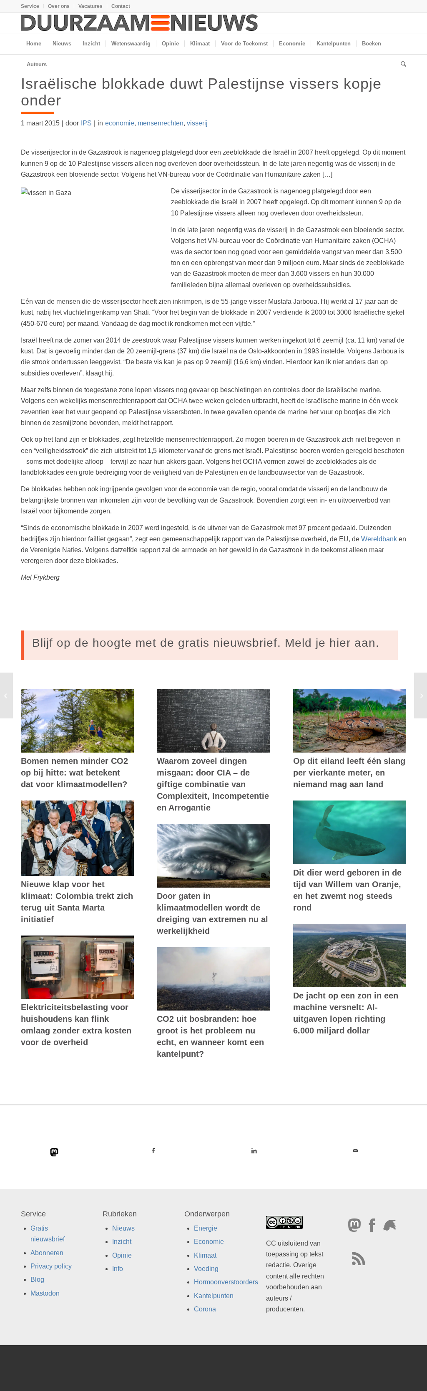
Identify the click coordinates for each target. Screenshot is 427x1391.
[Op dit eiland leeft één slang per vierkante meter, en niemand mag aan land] (349, 721)
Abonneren (46, 1252)
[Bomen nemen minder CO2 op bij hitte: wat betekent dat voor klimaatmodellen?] (77, 721)
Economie (209, 1241)
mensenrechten (160, 123)
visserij (197, 123)
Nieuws (123, 1227)
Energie (205, 1227)
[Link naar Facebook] (153, 1150)
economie (119, 123)
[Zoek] (400, 64)
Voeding (206, 1268)
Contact (120, 6)
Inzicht (121, 1241)
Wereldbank (379, 539)
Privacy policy (51, 1266)
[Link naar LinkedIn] (254, 1150)
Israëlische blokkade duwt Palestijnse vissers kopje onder (201, 92)
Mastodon (45, 1292)
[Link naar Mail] (355, 1150)
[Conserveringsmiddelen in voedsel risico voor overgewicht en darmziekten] (6, 695)
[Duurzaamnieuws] (140, 23)
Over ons (59, 6)
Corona (205, 1309)
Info (117, 1268)
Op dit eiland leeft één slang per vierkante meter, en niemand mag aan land (349, 772)
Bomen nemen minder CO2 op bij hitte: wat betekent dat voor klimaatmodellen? (74, 772)
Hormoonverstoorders (226, 1282)
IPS (86, 123)
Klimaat (205, 1254)
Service (30, 6)
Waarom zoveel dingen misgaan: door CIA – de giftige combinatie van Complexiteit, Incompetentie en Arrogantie (213, 784)
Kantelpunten (214, 1295)
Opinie (122, 1254)
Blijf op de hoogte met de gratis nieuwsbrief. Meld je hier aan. (205, 642)
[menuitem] (32, 6)
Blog (37, 1279)
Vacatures (90, 6)
